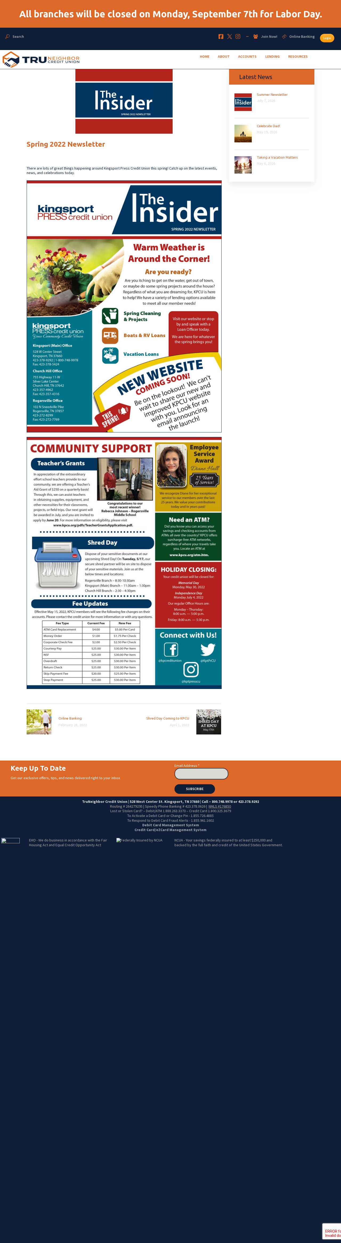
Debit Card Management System (170, 825)
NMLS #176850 (220, 806)
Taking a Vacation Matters (277, 157)
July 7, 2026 (266, 100)
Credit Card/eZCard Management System (170, 829)
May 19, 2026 (267, 132)
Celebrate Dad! (268, 126)
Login (327, 38)
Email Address (187, 765)
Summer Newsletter (272, 94)
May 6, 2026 (266, 163)
